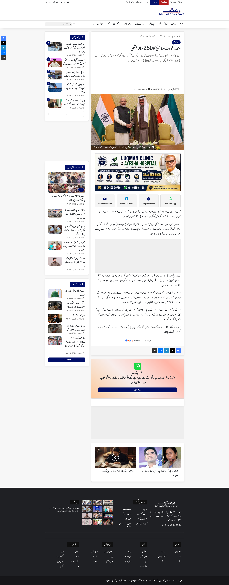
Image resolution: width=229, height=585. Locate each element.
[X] (176, 525)
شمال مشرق (128, 561)
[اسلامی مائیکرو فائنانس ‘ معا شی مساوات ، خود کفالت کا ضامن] (87, 502)
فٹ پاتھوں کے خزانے (79, 315)
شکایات (107, 580)
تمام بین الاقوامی (108, 552)
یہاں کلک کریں (137, 389)
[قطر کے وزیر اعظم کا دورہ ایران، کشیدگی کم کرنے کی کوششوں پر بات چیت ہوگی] (55, 62)
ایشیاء (111, 557)
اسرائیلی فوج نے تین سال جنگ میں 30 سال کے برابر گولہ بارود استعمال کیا (74, 74)
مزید (91, 24)
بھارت (129, 552)
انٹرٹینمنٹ (100, 24)
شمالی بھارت (143, 566)
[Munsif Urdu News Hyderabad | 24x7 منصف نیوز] (171, 12)
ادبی (62, 552)
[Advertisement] (138, 76)
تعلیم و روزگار (60, 557)
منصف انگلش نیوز (142, 514)
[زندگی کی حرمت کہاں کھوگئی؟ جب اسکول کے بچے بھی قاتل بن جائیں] (55, 305)
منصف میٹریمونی (127, 514)
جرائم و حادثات (139, 24)
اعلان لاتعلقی (141, 580)
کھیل (108, 24)
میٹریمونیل (154, 2)
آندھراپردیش (161, 557)
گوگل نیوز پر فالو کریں (141, 524)
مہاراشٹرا (163, 561)
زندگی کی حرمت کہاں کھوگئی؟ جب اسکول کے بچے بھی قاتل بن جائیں (75, 305)
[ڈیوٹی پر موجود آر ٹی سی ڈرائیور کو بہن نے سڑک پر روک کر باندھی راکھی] (97, 515)
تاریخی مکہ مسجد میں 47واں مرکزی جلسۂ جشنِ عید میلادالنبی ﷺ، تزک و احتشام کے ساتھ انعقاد (74, 214)
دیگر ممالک (94, 557)
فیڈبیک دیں (114, 580)
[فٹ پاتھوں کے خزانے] (55, 318)
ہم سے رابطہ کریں (142, 519)
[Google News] (132, 340)
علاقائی (166, 24)
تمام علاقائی (178, 552)
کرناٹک (179, 561)
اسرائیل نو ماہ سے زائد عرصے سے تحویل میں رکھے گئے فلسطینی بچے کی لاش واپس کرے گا (74, 48)
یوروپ (95, 561)
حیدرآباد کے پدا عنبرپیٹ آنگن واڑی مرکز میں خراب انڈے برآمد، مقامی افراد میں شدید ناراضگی (74, 230)
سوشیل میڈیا (116, 24)
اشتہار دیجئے (139, 2)
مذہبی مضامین (127, 24)
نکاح (78, 566)
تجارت (77, 557)
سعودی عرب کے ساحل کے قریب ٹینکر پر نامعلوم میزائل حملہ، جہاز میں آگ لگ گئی (74, 88)
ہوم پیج (145, 509)
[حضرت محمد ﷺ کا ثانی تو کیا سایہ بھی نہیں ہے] (55, 293)
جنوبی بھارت (128, 557)
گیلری (62, 566)
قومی (159, 24)
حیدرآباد (173, 24)
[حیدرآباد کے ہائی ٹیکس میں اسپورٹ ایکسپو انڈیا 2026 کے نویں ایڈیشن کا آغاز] (97, 509)
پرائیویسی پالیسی (133, 580)
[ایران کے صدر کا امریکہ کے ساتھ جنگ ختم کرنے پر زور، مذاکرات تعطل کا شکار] (55, 103)
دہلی (146, 561)
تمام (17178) (67, 359)
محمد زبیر (170, 89)
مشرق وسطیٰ (162, 36)
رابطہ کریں (146, 2)
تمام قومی (144, 552)
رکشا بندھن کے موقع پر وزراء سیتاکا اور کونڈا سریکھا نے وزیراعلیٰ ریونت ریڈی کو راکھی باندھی (74, 246)
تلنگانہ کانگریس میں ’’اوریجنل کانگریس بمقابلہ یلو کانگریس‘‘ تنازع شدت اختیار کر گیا (74, 262)
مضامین (77, 552)
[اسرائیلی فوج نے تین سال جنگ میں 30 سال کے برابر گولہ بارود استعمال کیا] (55, 74)
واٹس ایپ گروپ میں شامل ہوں (125, 525)
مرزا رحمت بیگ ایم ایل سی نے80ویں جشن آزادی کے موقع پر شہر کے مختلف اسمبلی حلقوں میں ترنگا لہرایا (75, 344)
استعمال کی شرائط (129, 2)
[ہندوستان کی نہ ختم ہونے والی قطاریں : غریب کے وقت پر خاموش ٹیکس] (55, 328)
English (164, 2)
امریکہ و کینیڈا (94, 552)
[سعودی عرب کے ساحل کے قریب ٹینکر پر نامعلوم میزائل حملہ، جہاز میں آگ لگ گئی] (55, 87)
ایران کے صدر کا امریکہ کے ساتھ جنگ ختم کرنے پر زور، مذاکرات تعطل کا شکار (74, 102)
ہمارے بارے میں (126, 509)
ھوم (181, 24)
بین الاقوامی (151, 24)
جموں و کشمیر (144, 557)
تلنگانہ (179, 557)
